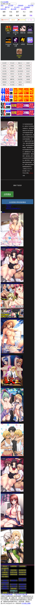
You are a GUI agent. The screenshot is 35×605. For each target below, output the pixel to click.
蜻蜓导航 (4, 79)
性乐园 (4, 68)
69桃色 (12, 65)
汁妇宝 (14, 586)
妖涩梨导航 (22, 570)
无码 (31, 11)
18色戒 (20, 65)
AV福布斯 (4, 74)
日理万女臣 (13, 572)
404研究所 (28, 82)
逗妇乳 (27, 74)
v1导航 (12, 76)
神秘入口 (20, 63)
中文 (10, 11)
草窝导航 (13, 580)
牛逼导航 (28, 65)
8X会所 (28, 71)
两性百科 (12, 68)
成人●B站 (20, 74)
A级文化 (28, 68)
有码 (4, 15)
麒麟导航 (12, 79)
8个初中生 (22, 574)
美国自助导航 (22, 579)
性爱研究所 (22, 584)
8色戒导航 (20, 79)
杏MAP (13, 19)
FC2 (24, 11)
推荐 (4, 11)
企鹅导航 (13, 566)
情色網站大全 (13, 591)
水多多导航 (22, 19)
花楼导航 (5, 588)
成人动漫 (13, 9)
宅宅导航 (22, 588)
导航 (31, 15)
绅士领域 (12, 84)
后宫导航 (12, 82)
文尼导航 (22, 566)
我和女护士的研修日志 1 (19, 117)
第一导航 (30, 19)
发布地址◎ (22, 592)
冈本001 (12, 74)
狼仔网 (20, 68)
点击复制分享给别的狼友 (17, 202)
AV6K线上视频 (25, 603)
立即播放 (7, 194)
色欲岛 (4, 65)
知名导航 (23, 9)
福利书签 (13, 588)
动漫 (24, 15)
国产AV (7, 7)
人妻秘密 (28, 79)
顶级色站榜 (13, 574)
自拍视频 (27, 7)
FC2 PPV (17, 7)
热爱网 (5, 580)
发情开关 (9, 205)
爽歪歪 (20, 84)
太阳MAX (12, 71)
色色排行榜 (22, 572)
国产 (17, 11)
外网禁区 (5, 574)
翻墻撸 (5, 592)
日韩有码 (20, 5)
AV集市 (28, 63)
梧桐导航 (28, 76)
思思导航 (13, 570)
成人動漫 (7, 117)
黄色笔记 (4, 76)
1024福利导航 (5, 569)
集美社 (4, 84)
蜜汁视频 (5, 576)
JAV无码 (10, 5)
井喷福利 (4, 82)
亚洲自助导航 (5, 583)
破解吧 (5, 586)
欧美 (17, 15)
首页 (2, 5)
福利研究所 (6, 19)
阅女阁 (20, 76)
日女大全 (13, 584)
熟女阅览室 (20, 71)
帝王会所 (12, 63)
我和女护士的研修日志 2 (13, 208)
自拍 (10, 15)
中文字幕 (30, 5)
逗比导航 (4, 71)
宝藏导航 (5, 572)
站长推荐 (4, 63)
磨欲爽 (22, 586)
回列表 (9, 206)
